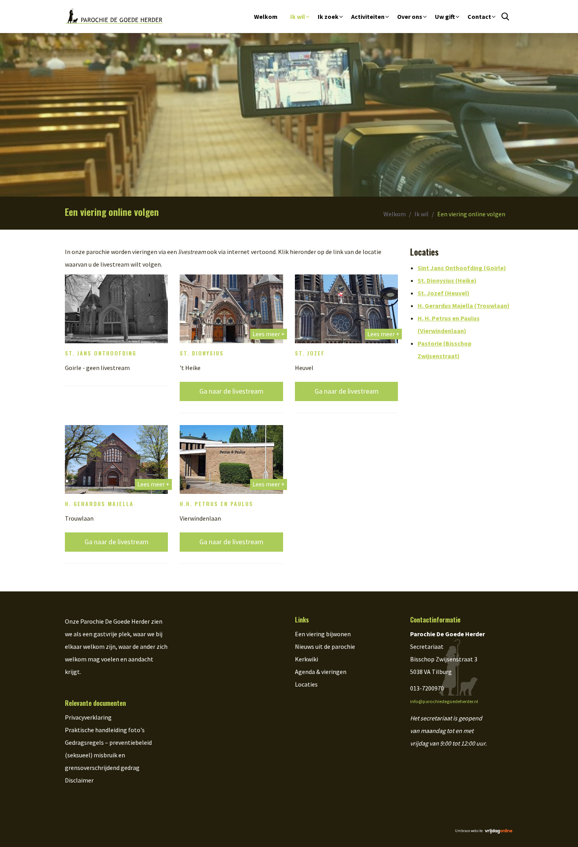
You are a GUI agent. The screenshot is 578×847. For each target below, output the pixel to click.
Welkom (266, 16)
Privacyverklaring (88, 717)
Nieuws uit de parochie (325, 646)
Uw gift (445, 16)
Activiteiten (368, 16)
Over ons (409, 16)
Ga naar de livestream (231, 391)
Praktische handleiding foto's (105, 730)
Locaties (306, 684)
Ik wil (297, 16)
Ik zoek (328, 16)
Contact (479, 16)
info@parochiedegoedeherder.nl (444, 701)
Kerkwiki (306, 659)
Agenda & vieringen (320, 672)
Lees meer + (268, 334)
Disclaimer (79, 780)
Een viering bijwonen (323, 634)
